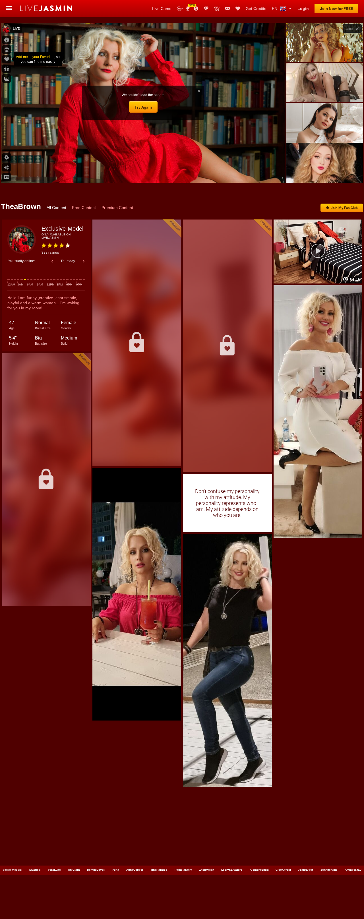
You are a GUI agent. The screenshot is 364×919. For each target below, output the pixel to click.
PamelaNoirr (183, 869)
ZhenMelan (206, 869)
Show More (324, 173)
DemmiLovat (95, 869)
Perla (115, 869)
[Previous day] (52, 261)
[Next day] (83, 261)
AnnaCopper (134, 869)
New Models (180, 9)
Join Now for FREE (336, 8)
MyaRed (34, 869)
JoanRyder (305, 869)
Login (303, 8)
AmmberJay (353, 869)
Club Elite (206, 8)
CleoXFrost (283, 869)
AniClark (74, 869)
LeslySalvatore (231, 869)
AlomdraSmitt (259, 869)
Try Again (143, 107)
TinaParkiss (158, 869)
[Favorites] (237, 8)
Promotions (196, 8)
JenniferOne (329, 869)
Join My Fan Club (344, 208)
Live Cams (161, 8)
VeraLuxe (54, 869)
